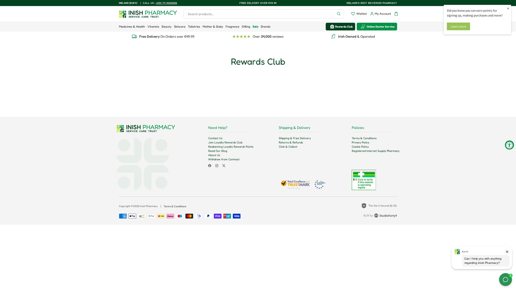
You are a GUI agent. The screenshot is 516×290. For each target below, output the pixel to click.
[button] (396, 13)
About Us (214, 155)
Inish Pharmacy (149, 206)
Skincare (179, 26)
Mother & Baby (213, 26)
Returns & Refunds (291, 142)
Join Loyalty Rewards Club (225, 142)
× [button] (508, 8)
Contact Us (215, 138)
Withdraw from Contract (223, 159)
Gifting (246, 26)
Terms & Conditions (364, 138)
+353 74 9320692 (166, 2)
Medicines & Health (132, 26)
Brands (265, 26)
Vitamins (153, 26)
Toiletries (194, 26)
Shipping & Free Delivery (295, 138)
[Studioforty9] (380, 216)
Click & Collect (288, 146)
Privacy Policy (360, 142)
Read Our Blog (217, 150)
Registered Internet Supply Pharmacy (375, 150)
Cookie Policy (360, 146)
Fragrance (232, 26)
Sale (255, 26)
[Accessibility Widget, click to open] (509, 145)
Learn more (458, 26)
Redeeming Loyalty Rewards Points (230, 146)
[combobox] (264, 14)
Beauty (167, 26)
